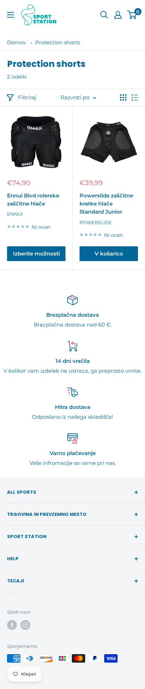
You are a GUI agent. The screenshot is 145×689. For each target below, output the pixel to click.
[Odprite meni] (10, 15)
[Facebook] (12, 625)
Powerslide (96, 222)
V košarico (109, 253)
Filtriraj (27, 97)
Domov (16, 42)
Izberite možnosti (36, 253)
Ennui (15, 214)
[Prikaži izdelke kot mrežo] (123, 97)
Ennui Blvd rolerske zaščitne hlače (33, 199)
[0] (132, 15)
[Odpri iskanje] (104, 15)
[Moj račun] (117, 15)
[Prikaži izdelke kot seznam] (135, 97)
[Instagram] (25, 625)
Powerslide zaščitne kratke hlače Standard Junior (106, 203)
